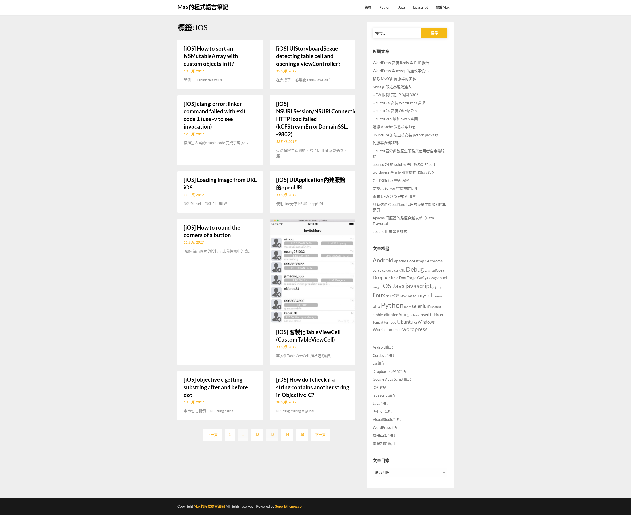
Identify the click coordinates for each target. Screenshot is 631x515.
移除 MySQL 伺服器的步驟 (394, 78)
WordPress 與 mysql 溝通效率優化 (401, 71)
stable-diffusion (385, 315)
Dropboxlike (385, 277)
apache (400, 261)
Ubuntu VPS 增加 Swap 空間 (395, 119)
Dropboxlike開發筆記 (390, 371)
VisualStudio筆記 (387, 419)
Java (401, 7)
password (438, 296)
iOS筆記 (379, 387)
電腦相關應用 (384, 443)
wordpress (415, 329)
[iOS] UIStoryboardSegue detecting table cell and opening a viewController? (308, 56)
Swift (426, 314)
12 (257, 434)
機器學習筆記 (384, 435)
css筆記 (379, 363)
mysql (425, 295)
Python (384, 7)
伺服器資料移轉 (386, 142)
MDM (403, 296)
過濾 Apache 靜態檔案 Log (394, 126)
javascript (420, 7)
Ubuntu (405, 322)
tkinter (438, 314)
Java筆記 (380, 403)
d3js (402, 270)
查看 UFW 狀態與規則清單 (394, 196)
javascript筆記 (384, 395)
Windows (426, 322)
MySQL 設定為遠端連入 (392, 87)
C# (427, 261)
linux (379, 295)
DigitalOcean (435, 270)
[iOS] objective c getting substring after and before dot (216, 387)
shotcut (436, 307)
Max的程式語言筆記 (202, 6)
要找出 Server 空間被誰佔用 (395, 188)
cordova (387, 270)
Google (434, 278)
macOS (393, 295)
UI (415, 322)
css (396, 270)
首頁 (368, 7)
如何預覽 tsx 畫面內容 (391, 180)
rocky (407, 306)
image (376, 287)
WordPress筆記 (385, 427)
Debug (415, 269)
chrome (436, 260)
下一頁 (320, 434)
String (404, 314)
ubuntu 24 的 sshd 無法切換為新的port (404, 164)
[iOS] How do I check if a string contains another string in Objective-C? (312, 387)
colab (377, 270)
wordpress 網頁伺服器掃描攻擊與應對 (404, 172)
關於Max (443, 7)
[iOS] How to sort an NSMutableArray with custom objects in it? (211, 56)
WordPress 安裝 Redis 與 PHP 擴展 (401, 62)
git (426, 278)
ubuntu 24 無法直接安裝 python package (405, 135)
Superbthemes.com (290, 506)
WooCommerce (387, 329)
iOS (386, 285)
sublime (415, 315)
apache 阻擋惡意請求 (390, 231)
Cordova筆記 (383, 355)
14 (287, 434)
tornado (390, 322)
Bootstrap (415, 261)
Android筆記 (383, 347)
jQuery (437, 287)
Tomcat (378, 322)
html (443, 277)
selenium (421, 306)
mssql (412, 296)
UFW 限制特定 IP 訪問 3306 (396, 94)
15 (302, 434)
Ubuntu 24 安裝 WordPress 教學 (399, 103)
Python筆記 (382, 411)
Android (383, 260)
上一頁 (212, 434)
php (376, 306)
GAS (420, 277)
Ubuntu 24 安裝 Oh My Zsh (395, 110)
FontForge (407, 277)
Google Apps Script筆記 (392, 379)
